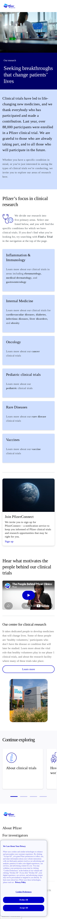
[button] (14, 796)
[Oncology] (28, 350)
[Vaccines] (28, 448)
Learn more (28, 669)
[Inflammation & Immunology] (28, 270)
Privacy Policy (20, 882)
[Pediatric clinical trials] (28, 383)
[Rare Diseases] (28, 415)
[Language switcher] (47, 6)
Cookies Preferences (23, 892)
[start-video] (28, 595)
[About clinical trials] (22, 769)
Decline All (23, 900)
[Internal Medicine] (28, 313)
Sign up (9, 541)
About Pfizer (12, 828)
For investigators (15, 835)
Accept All (24, 908)
